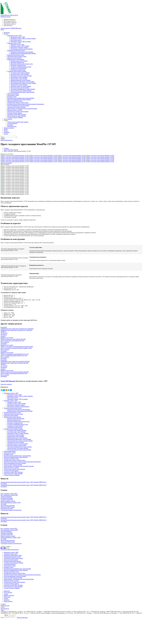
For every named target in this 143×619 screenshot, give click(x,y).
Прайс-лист (7, 597)
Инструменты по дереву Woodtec (16, 116)
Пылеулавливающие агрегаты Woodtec (18, 105)
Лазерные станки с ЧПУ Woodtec (20, 46)
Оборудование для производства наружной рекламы (22, 108)
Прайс (6, 129)
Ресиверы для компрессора (18, 65)
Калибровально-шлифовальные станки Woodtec (20, 98)
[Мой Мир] (11, 390)
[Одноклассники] (6, 390)
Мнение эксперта (9, 128)
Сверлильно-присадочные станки (16, 56)
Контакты (7, 132)
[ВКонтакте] (4, 390)
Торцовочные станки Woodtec (19, 84)
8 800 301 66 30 (13, 15)
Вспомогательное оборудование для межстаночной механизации (25, 104)
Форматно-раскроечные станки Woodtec (22, 52)
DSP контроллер (11, 126)
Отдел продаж (8, 119)
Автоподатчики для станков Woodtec (21, 90)
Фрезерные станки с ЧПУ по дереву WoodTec (20, 396)
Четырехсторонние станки (14, 101)
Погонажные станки (13, 95)
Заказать (3, 336)
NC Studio (10, 125)
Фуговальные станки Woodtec (19, 77)
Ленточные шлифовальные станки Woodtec (23, 89)
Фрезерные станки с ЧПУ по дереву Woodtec (23, 38)
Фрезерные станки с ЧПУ (14, 35)
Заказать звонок (5, 28)
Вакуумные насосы (16, 40)
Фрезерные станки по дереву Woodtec (21, 75)
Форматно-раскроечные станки (16, 50)
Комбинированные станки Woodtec (21, 80)
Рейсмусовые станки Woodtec (19, 78)
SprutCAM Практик (8, 381)
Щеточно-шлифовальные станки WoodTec (19, 99)
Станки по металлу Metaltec (15, 117)
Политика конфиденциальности (10, 549)
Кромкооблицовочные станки (15, 55)
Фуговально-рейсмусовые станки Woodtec (23, 92)
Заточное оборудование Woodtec (16, 107)
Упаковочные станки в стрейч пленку (18, 102)
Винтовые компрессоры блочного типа (22, 64)
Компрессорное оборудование (15, 59)
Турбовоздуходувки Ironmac (18, 68)
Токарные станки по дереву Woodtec (21, 86)
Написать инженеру (6, 163)
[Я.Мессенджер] (2, 390)
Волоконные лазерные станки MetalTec (22, 49)
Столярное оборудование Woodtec (16, 71)
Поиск (2, 138)
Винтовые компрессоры (17, 62)
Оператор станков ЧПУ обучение (16, 114)
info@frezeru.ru (5, 15)
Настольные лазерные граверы (19, 47)
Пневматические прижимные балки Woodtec (23, 53)
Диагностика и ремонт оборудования (17, 111)
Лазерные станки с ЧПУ (14, 43)
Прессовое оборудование (14, 58)
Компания (7, 32)
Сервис (6, 594)
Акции (6, 134)
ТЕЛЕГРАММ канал (16, 28)
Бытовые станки (12, 96)
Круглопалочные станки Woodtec (20, 87)
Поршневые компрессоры (18, 69)
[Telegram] (9, 390)
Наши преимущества (6, 140)
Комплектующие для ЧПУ (14, 110)
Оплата (6, 131)
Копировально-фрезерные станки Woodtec (22, 81)
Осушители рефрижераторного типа (21, 67)
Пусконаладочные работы (14, 113)
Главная (6, 148)
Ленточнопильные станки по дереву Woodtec (23, 83)
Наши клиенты (8, 601)
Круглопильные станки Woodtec (20, 74)
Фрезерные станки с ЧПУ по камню (21, 41)
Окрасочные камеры (13, 93)
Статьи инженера (12, 123)
